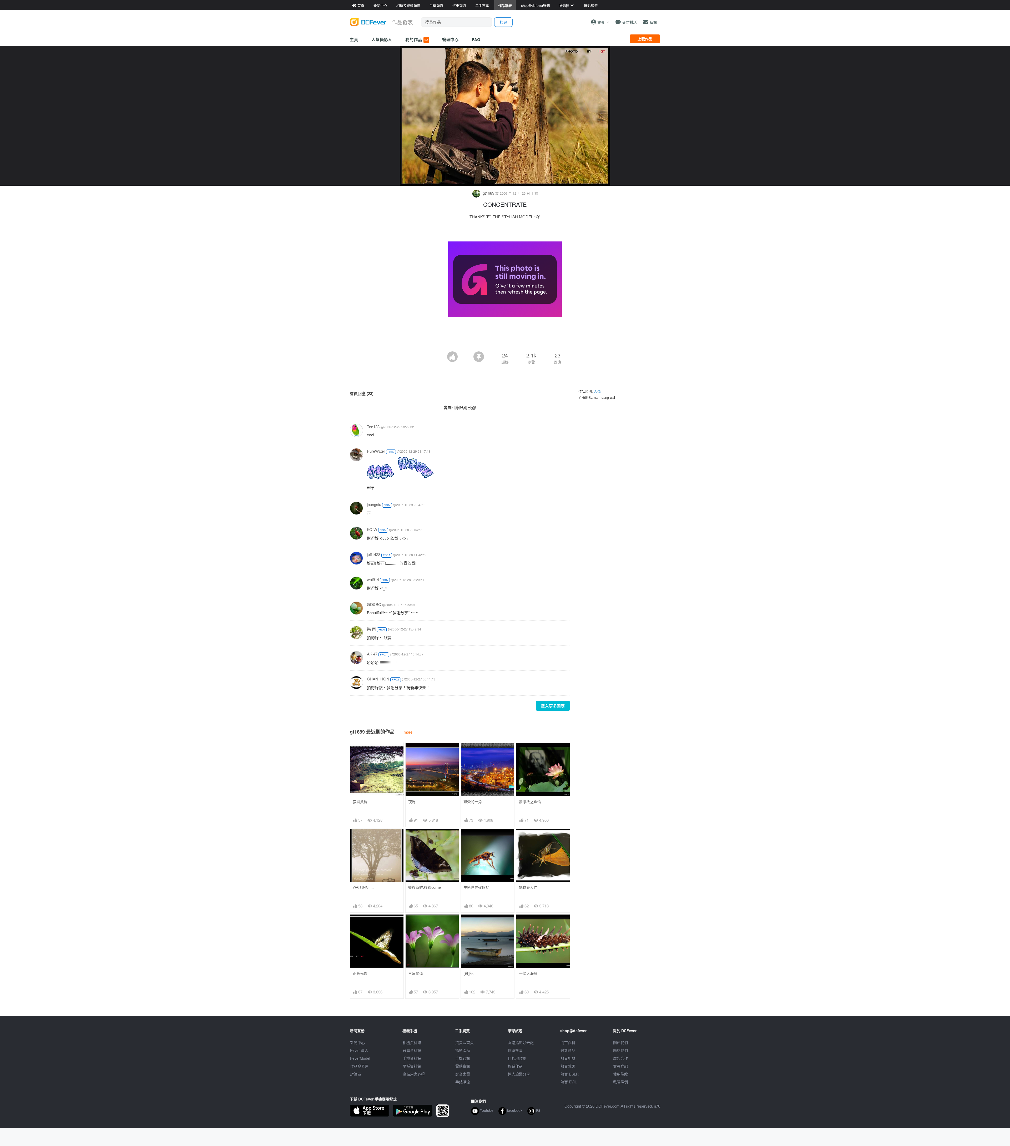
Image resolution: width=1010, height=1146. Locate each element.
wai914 (373, 579)
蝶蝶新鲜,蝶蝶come (424, 887)
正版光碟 (360, 973)
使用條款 (620, 1074)
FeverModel (360, 1058)
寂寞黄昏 (360, 801)
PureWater (376, 451)
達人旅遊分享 (519, 1074)
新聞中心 (357, 1042)
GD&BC (374, 604)
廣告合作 (620, 1058)
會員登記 (620, 1066)
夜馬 (412, 801)
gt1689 (488, 193)
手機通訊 (462, 1058)
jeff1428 (373, 554)
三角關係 (415, 973)
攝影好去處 (521, 1042)
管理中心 (450, 39)
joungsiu (374, 504)
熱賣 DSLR (569, 1074)
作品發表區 (359, 1066)
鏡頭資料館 (412, 1050)
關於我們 (620, 1042)
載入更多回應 (553, 706)
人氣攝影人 (381, 39)
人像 (597, 391)
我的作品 (416, 39)
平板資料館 (412, 1066)
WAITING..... (363, 887)
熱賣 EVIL (568, 1081)
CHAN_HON (378, 678)
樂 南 (371, 629)
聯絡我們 (620, 1050)
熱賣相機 (567, 1058)
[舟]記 (468, 973)
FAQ (476, 39)
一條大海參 (528, 973)
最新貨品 (567, 1050)
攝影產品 (462, 1050)
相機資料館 (412, 1042)
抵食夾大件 (528, 887)
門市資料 (567, 1042)
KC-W (372, 529)
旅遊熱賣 (515, 1050)
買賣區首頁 (464, 1042)
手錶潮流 (462, 1081)
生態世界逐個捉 (476, 887)
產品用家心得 (414, 1074)
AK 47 (372, 654)
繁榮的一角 (472, 801)
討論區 (355, 1074)
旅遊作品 (515, 1066)
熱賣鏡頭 (567, 1066)
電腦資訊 (462, 1066)
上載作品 (645, 38)
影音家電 (462, 1074)
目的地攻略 (517, 1058)
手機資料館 (412, 1058)
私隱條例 (620, 1081)
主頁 (354, 39)
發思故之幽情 (530, 801)
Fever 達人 (359, 1050)
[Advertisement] (505, 337)
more (408, 732)
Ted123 (373, 426)
